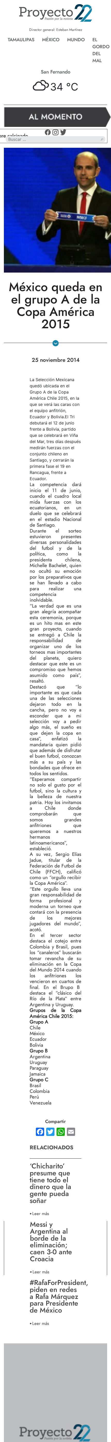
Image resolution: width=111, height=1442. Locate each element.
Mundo (76, 39)
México (50, 39)
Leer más (40, 1213)
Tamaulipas (21, 39)
